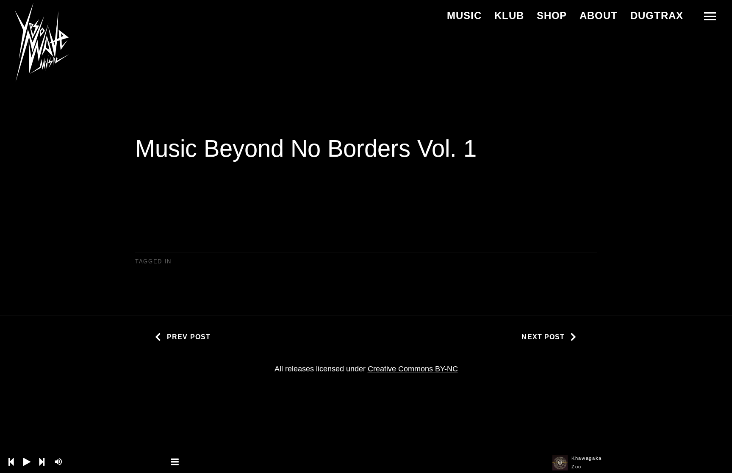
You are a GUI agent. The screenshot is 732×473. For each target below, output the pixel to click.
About (599, 15)
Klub (509, 15)
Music (464, 15)
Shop (552, 15)
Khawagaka (586, 458)
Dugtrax (656, 15)
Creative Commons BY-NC (413, 369)
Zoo (576, 466)
